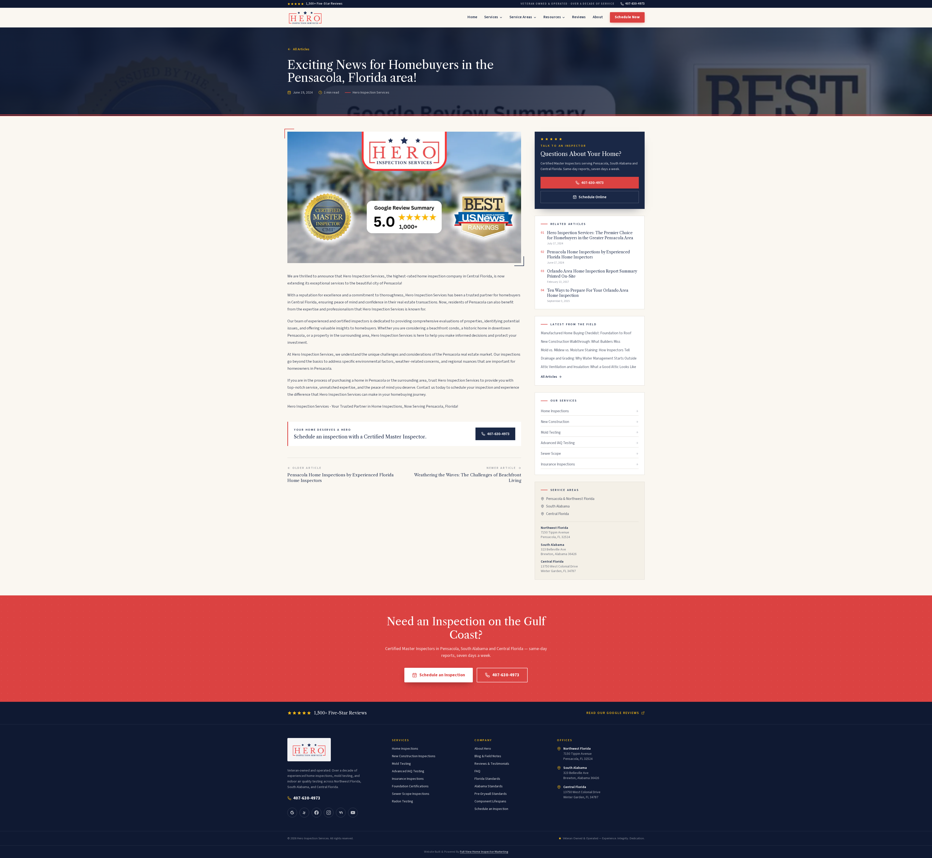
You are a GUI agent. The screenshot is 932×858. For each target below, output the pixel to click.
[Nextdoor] (341, 812)
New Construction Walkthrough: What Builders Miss (580, 341)
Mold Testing (551, 432)
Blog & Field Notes (487, 756)
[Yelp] (304, 812)
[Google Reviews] (292, 812)
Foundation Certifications (410, 786)
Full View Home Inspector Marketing (484, 851)
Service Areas (520, 17)
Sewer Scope (551, 453)
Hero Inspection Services (363, 276)
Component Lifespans (490, 801)
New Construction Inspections (413, 756)
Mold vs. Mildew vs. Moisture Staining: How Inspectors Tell (585, 350)
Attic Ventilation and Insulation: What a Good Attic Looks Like (588, 366)
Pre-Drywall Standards (490, 793)
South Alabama (558, 506)
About (598, 17)
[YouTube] (353, 812)
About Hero (482, 748)
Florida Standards (487, 778)
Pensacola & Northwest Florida (570, 498)
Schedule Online (593, 197)
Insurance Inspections (558, 464)
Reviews (579, 17)
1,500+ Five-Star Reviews (324, 3)
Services (491, 17)
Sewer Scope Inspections (410, 793)
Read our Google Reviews (612, 713)
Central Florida (557, 513)
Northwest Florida (577, 748)
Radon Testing (402, 801)
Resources (552, 17)
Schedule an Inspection (442, 675)
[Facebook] (316, 812)
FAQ (477, 771)
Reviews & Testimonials (491, 763)
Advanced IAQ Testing (558, 443)
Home (472, 17)
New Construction (555, 421)
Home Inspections (555, 411)
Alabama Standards (488, 786)
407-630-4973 (635, 3)
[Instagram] (328, 812)
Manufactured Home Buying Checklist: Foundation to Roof (586, 333)
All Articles (301, 49)
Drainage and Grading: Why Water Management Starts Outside (589, 358)
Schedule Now (627, 17)
